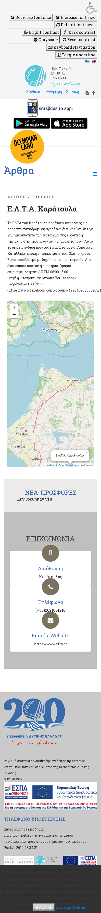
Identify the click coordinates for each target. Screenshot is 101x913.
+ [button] (14, 307)
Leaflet (50, 465)
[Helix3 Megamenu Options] (95, 174)
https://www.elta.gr (50, 644)
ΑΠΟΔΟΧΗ (44, 907)
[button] (53, 8)
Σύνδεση (33, 92)
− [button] (14, 314)
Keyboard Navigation (73, 47)
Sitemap (73, 92)
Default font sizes (77, 24)
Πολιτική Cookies (70, 907)
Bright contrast (43, 32)
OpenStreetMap (68, 465)
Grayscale (48, 39)
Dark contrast (81, 32)
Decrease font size (32, 17)
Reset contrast (80, 39)
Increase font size (77, 17)
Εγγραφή (54, 92)
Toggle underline (78, 54)
